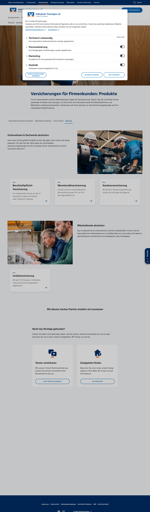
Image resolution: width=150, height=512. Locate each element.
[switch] (122, 46)
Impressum (53, 30)
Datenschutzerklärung (34, 30)
